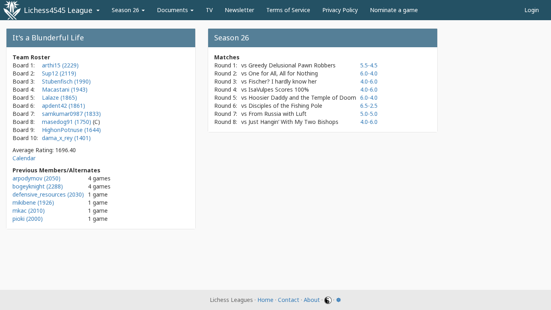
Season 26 (126, 10)
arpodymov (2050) (37, 178)
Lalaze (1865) (59, 97)
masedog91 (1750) (67, 122)
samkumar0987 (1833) (71, 113)
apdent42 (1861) (63, 105)
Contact (288, 300)
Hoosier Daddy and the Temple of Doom (302, 97)
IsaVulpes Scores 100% (278, 89)
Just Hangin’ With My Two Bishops (293, 122)
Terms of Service (288, 10)
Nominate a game (394, 10)
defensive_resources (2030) (48, 194)
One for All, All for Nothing (283, 73)
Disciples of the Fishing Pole (285, 105)
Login (531, 10)
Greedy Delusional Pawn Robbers (292, 65)
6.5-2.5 (369, 105)
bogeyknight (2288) (38, 186)
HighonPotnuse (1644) (71, 130)
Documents (173, 10)
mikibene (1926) (33, 202)
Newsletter (239, 10)
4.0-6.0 (369, 81)
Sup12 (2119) (59, 73)
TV (209, 10)
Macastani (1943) (65, 89)
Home (265, 300)
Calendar (24, 158)
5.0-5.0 (369, 113)
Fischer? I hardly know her (282, 81)
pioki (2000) (28, 218)
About (312, 300)
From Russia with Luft (277, 113)
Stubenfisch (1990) (66, 81)
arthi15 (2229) (60, 65)
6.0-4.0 (369, 73)
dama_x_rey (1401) (66, 138)
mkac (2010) (29, 210)
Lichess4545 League (58, 10)
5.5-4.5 (369, 65)
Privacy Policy (340, 10)
